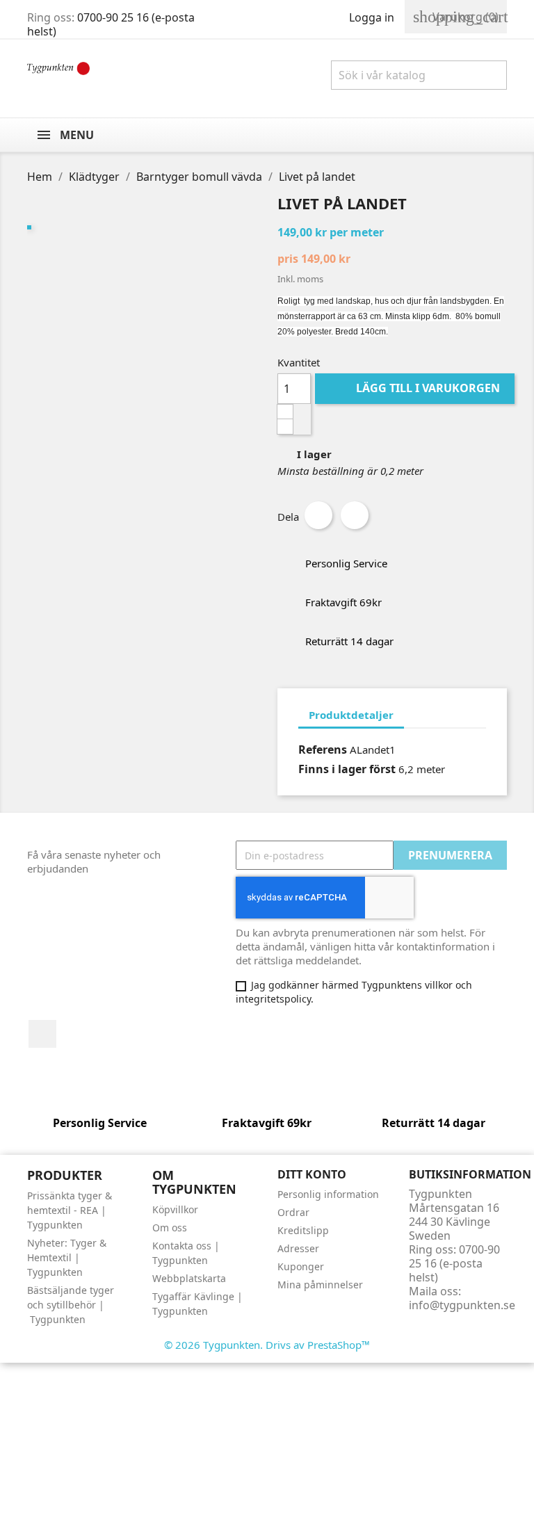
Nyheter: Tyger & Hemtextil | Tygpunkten (66, 1257)
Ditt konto (311, 1174)
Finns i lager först (347, 769)
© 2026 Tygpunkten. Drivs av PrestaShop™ (267, 1345)
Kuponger (300, 1266)
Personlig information (328, 1194)
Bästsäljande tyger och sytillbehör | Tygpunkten (70, 1304)
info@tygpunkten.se (462, 1305)
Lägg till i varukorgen (416, 388)
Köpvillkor (175, 1209)
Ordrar (293, 1212)
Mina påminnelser (320, 1284)
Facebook (42, 1034)
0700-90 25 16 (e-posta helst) (111, 24)
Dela (318, 515)
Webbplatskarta (189, 1278)
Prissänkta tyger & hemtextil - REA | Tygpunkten (69, 1210)
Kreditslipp (303, 1230)
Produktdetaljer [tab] (351, 715)
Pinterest (355, 515)
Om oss (169, 1227)
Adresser (298, 1248)
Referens (322, 749)
